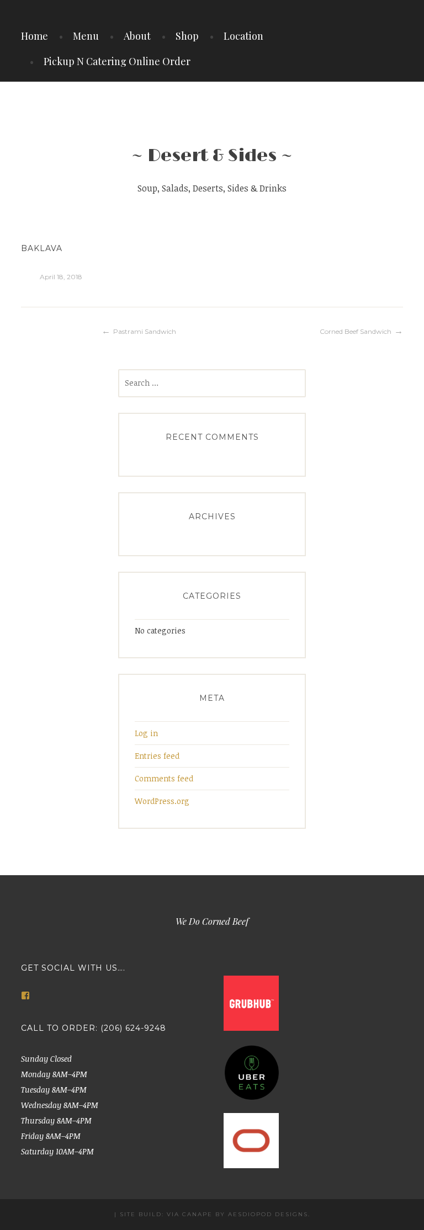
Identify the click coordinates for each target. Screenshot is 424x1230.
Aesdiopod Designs (268, 1214)
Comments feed (164, 778)
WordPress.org (162, 801)
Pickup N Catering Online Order (117, 61)
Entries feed (157, 755)
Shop (187, 36)
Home (34, 36)
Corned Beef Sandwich (355, 331)
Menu (86, 36)
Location (243, 36)
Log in (146, 733)
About (137, 36)
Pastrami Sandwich (144, 331)
